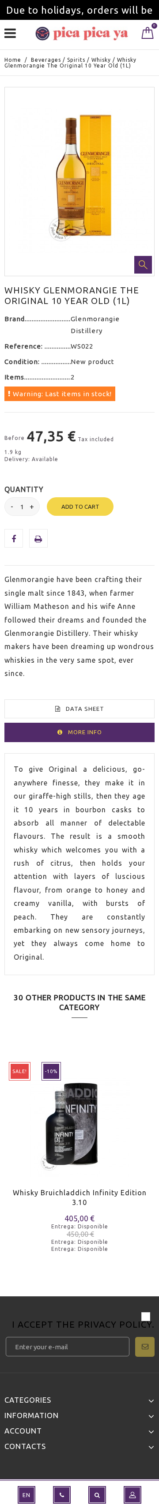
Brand (14, 319)
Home (12, 60)
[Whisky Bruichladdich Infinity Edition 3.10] (79, 1120)
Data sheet (85, 709)
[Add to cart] (16, 1139)
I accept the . (83, 1325)
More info (85, 732)
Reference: (24, 346)
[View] (48, 1139)
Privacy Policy (115, 1324)
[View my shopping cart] (148, 35)
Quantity (24, 489)
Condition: (23, 361)
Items (14, 377)
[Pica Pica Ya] (81, 33)
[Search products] (97, 1495)
